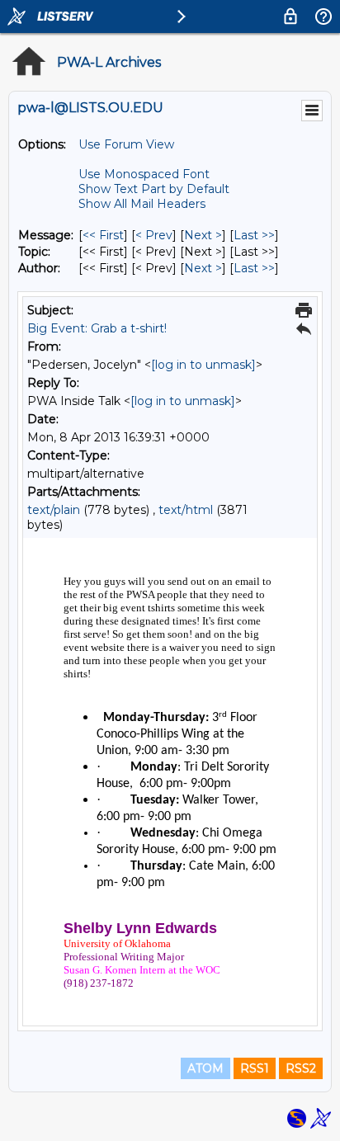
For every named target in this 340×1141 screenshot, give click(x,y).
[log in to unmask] (203, 364)
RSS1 (254, 1068)
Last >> (254, 235)
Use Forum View (126, 144)
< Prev (153, 235)
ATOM (205, 1068)
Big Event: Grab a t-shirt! (97, 328)
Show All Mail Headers (141, 203)
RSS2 (301, 1068)
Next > (203, 235)
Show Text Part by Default (153, 189)
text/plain (53, 509)
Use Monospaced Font (144, 174)
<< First (103, 235)
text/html (185, 509)
